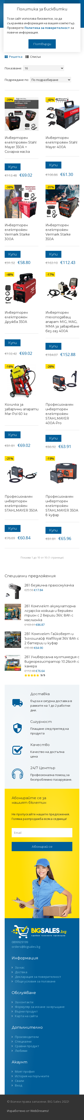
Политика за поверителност (47, 28)
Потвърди (42, 44)
